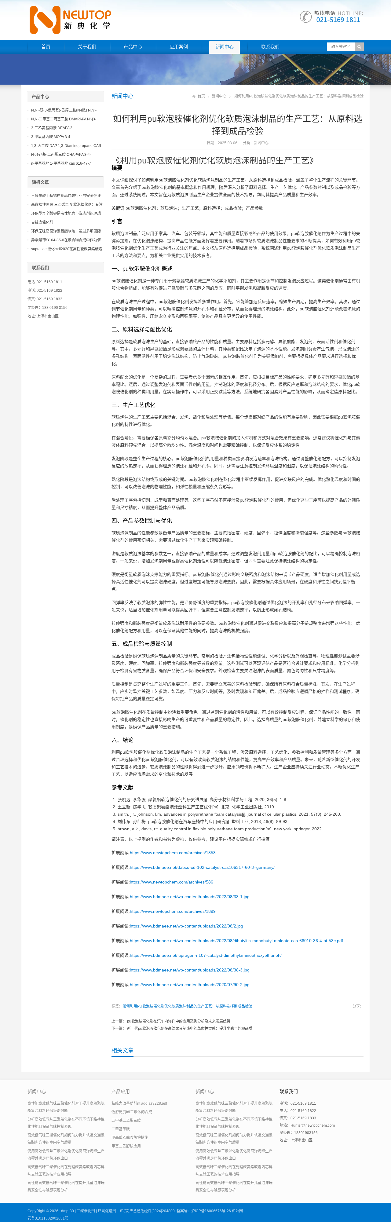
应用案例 (179, 46)
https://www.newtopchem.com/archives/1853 (173, 852)
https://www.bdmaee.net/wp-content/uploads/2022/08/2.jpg (186, 926)
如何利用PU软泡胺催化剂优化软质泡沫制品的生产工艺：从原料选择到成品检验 (187, 1006)
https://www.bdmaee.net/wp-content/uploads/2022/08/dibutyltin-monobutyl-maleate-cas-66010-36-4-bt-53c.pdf (236, 940)
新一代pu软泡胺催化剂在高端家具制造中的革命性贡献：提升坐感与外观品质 (189, 1028)
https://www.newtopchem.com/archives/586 (171, 882)
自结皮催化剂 (42, 222)
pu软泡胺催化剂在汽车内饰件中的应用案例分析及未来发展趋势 (178, 1021)
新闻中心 (224, 46)
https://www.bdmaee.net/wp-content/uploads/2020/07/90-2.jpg (190, 984)
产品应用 (120, 1091)
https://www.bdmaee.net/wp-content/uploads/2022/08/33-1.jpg (190, 896)
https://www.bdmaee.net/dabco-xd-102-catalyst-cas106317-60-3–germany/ (202, 867)
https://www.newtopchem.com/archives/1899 (173, 911)
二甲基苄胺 (120, 1129)
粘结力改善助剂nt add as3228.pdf (139, 1103)
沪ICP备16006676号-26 (211, 1211)
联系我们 (270, 46)
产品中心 (133, 46)
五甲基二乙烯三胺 (126, 1120)
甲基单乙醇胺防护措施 (129, 1138)
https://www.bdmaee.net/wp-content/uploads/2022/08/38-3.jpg (190, 970)
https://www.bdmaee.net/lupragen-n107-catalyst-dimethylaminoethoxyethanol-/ (206, 955)
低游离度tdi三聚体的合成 (131, 1112)
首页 (45, 46)
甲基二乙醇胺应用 (126, 1146)
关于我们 (87, 46)
